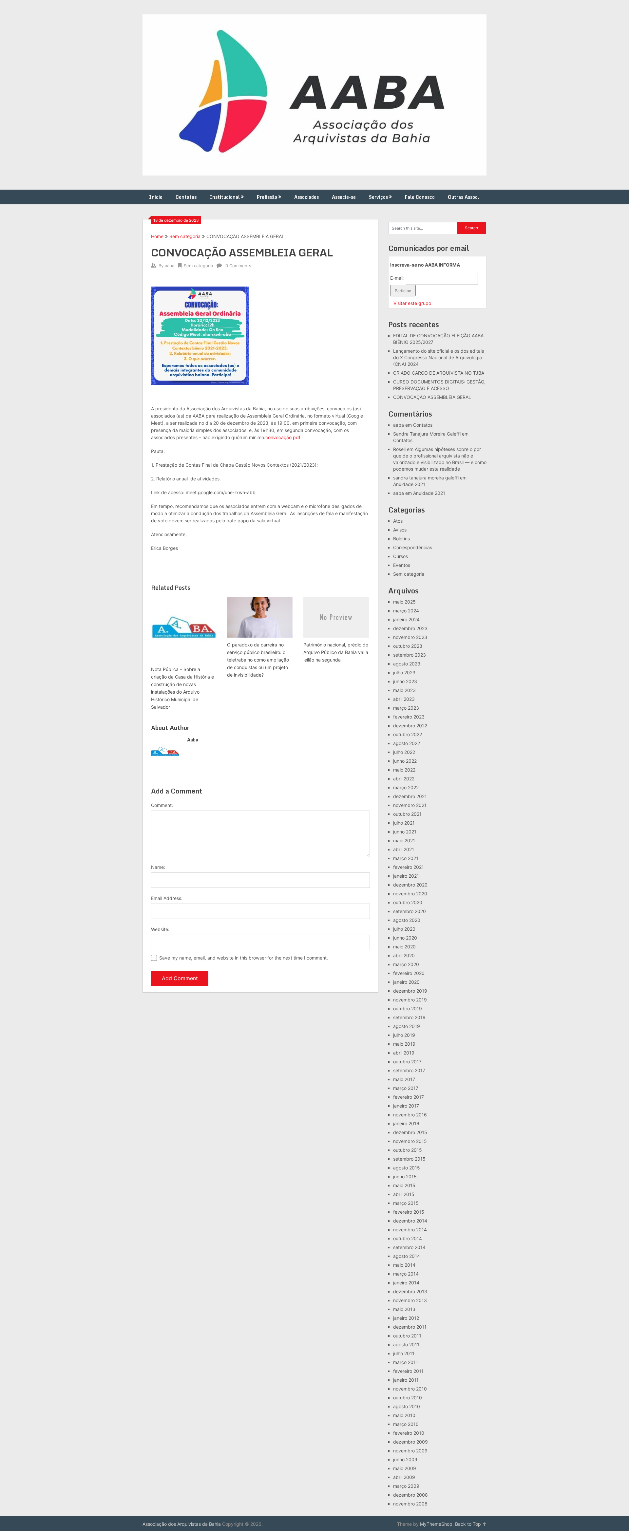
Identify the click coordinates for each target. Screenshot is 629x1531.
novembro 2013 (410, 1300)
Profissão (267, 197)
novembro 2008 (410, 1503)
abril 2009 (404, 1477)
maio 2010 (404, 1415)
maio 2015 (404, 1185)
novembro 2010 (410, 1388)
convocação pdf (282, 437)
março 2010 (406, 1424)
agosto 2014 (406, 1256)
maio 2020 (404, 946)
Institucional (225, 197)
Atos (398, 521)
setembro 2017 (409, 1070)
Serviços (378, 197)
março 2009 (406, 1486)
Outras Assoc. (463, 197)
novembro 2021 (410, 805)
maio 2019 (404, 1044)
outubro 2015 (407, 1150)
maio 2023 (404, 690)
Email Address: (166, 898)
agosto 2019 (406, 1026)
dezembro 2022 (410, 725)
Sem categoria (184, 236)
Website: (160, 929)
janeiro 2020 (406, 982)
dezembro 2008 (410, 1495)
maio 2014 (404, 1265)
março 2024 (406, 610)
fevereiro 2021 (408, 867)
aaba (169, 265)
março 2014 (406, 1274)
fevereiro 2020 (409, 973)
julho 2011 (403, 1353)
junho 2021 (404, 831)
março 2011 (405, 1362)
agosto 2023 (406, 663)
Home (157, 236)
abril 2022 (403, 778)
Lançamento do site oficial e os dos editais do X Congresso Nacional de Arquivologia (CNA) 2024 (438, 357)
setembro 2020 (409, 911)
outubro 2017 (407, 1061)
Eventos (401, 565)
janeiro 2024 (406, 619)
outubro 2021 (407, 814)
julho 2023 (404, 672)
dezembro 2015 (410, 1132)
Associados (306, 197)
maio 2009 (404, 1468)
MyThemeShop (436, 1524)
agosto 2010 (406, 1406)
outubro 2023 (407, 646)
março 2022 (406, 787)
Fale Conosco (420, 197)
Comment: (162, 805)
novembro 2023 (410, 637)
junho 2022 (405, 761)
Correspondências (412, 547)
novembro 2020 (410, 893)
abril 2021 (403, 849)
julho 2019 (404, 1035)
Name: (158, 867)
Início (155, 197)
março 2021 (405, 858)
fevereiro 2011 (408, 1371)
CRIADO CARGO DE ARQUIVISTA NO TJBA (438, 373)
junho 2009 (405, 1459)
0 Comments (238, 265)
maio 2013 (404, 1309)
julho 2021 (404, 823)
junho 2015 (405, 1176)
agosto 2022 (406, 743)
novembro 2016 (410, 1114)
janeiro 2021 (406, 876)
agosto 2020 (406, 920)
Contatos (186, 197)
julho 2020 (404, 929)
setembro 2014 (409, 1247)
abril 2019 (403, 1052)
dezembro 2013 (410, 1291)
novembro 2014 (410, 1229)
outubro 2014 (407, 1238)
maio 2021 (404, 840)
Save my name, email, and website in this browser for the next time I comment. (243, 958)
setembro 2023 (409, 655)
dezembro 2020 (410, 884)
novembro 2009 (410, 1450)
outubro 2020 (407, 902)
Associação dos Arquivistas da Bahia (182, 1524)
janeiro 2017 (406, 1106)
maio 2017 (404, 1079)
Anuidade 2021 (409, 484)
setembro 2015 (409, 1159)
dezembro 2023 (410, 628)
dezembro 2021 (410, 796)
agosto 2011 (406, 1344)
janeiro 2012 (406, 1318)
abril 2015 (403, 1194)
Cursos (400, 556)
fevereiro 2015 (408, 1212)
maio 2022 (404, 770)
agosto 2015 (406, 1167)
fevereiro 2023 (409, 716)
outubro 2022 (407, 734)
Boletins (401, 538)
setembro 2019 (409, 1017)
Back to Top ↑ (470, 1524)
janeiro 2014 (406, 1282)
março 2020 (406, 964)
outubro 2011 (407, 1335)
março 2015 (406, 1203)
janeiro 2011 (406, 1380)
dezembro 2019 (410, 991)
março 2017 (405, 1088)
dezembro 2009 (410, 1442)
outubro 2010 (407, 1397)
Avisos (400, 529)
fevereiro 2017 (408, 1097)
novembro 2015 (410, 1141)
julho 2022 (404, 752)
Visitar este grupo (412, 303)
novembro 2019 (410, 999)
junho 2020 (405, 938)
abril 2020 (404, 955)
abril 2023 (404, 699)
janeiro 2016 (406, 1123)
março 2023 (406, 708)
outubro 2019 (407, 1008)
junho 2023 (405, 681)
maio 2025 (404, 602)
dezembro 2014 (410, 1220)
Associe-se (344, 197)
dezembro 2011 (410, 1327)
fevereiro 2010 (408, 1433)
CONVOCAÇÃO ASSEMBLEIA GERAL (432, 397)
